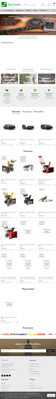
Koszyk (3, 383)
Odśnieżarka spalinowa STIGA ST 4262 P (46, 245)
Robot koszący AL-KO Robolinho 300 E (27, 180)
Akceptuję (51, 395)
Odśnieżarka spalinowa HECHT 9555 (27, 245)
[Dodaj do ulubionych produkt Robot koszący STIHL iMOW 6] (19, 117)
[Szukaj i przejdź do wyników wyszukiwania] (34, 4)
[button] (44, 10)
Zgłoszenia (4, 390)
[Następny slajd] (52, 54)
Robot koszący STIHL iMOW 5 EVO (30, 140)
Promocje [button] (27, 111)
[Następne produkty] (52, 125)
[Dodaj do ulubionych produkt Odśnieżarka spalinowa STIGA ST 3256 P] (16, 157)
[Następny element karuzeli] (54, 334)
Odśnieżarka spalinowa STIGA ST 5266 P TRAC (9, 213)
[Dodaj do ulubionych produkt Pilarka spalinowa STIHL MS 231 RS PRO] (54, 189)
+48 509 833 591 (5, 372)
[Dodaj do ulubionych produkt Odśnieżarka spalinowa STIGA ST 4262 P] (54, 222)
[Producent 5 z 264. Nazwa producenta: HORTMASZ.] (5, 334)
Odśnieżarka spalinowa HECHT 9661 (8, 245)
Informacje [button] (32, 360)
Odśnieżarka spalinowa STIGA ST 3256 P (9, 180)
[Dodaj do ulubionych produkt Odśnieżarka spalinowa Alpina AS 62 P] (35, 189)
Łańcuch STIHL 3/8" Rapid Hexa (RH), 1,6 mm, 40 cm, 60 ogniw (45, 278)
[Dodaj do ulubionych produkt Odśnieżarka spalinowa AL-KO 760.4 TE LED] (54, 157)
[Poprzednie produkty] (4, 125)
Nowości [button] (16, 111)
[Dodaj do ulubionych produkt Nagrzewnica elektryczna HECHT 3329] (16, 295)
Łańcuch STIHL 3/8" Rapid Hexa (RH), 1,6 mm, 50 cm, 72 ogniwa (8, 278)
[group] (28, 24)
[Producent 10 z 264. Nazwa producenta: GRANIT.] (50, 334)
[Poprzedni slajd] (3, 54)
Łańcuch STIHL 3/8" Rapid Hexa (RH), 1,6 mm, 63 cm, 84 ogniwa (27, 278)
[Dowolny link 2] (7, 376)
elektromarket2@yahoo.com (9, 369)
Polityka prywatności (35, 366)
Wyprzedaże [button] (28, 288)
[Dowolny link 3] (10, 376)
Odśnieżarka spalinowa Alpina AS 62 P (27, 213)
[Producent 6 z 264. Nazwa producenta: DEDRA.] (14, 334)
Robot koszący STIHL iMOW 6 (11, 139)
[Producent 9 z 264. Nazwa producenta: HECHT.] (41, 334)
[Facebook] (2, 376)
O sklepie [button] (32, 379)
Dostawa (31, 369)
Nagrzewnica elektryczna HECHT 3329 (9, 318)
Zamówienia (4, 388)
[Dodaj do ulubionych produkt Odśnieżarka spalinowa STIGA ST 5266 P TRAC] (16, 189)
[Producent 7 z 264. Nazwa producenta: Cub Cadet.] (23, 334)
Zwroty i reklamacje (34, 373)
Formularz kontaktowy (35, 388)
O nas (31, 383)
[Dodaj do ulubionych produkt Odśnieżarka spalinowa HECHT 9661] (16, 222)
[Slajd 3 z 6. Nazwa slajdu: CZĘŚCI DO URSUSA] (28, 55)
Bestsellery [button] (39, 111)
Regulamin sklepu (34, 364)
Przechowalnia (5, 385)
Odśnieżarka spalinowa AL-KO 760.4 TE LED (45, 180)
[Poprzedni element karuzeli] (1, 334)
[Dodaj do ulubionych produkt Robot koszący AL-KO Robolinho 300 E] (35, 157)
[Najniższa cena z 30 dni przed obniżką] (20, 144)
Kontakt (31, 385)
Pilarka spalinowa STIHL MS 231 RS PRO (46, 213)
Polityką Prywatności (31, 393)
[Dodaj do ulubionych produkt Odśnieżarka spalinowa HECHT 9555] (35, 222)
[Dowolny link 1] (5, 376)
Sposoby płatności (34, 371)
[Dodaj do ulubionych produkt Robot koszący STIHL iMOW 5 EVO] (38, 117)
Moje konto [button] (4, 379)
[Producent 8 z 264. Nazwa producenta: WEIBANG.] (32, 334)
